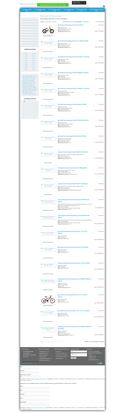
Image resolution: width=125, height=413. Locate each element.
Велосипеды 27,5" (44, 351)
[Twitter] (99, 363)
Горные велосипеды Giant (27, 10)
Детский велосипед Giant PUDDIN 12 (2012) (73, 72)
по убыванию (85, 21)
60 (53, 21)
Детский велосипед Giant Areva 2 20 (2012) (73, 247)
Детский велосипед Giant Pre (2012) (70, 25)
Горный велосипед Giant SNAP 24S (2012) (73, 183)
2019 (26, 56)
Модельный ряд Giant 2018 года (53, 5)
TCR (23, 92)
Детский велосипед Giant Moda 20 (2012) (72, 104)
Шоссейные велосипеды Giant (29, 40)
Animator (30, 75)
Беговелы (58, 351)
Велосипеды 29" (43, 353)
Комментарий (23, 402)
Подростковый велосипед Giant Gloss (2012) (74, 263)
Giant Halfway (25, 83)
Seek (23, 91)
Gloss (33, 82)
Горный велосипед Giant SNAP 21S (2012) (73, 152)
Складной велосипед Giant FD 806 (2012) (72, 168)
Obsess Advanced (30, 85)
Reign (34, 86)
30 (51, 21)
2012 (33, 62)
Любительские (43, 355)
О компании (23, 0)
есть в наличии (100, 21)
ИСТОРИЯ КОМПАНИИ (28, 351)
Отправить (73, 357)
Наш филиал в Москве (27, 363)
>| (60, 341)
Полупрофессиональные (45, 358)
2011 (26, 65)
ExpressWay (31, 80)
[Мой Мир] (102, 363)
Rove (26, 89)
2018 (33, 56)
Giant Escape (25, 80)
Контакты (42, 0)
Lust (33, 83)
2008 (33, 67)
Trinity (29, 94)
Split (30, 91)
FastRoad (24, 82)
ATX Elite (27, 77)
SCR (29, 89)
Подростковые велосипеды (28, 34)
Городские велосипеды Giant (40, 10)
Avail (31, 77)
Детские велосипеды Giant (69, 10)
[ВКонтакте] (97, 363)
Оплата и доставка (30, 0)
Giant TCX (27, 92)
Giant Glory (29, 82)
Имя (21, 366)
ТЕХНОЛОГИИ (26, 353)
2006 (33, 69)
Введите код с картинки (25, 374)
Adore (23, 75)
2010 (33, 65)
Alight (26, 75)
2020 (33, 53)
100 (55, 21)
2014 (33, 60)
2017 (26, 58)
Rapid (31, 86)
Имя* (21, 390)
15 (47, 21)
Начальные (42, 356)
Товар (21, 386)
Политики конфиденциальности (37, 378)
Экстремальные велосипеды (28, 42)
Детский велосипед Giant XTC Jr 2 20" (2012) (74, 310)
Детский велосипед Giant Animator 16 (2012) (73, 88)
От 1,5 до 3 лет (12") (61, 353)
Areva (23, 77)
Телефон (22, 370)
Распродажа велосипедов (55, 15)
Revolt (29, 88)
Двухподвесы (25, 24)
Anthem (34, 75)
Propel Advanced (25, 86)
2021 (26, 53)
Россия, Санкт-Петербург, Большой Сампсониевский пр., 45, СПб (95, 353)
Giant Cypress (25, 79)
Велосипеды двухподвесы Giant (54, 10)
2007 (26, 69)
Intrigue (30, 83)
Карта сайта (25, 356)
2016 (33, 58)
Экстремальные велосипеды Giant (96, 10)
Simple (26, 91)
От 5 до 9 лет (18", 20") (62, 356)
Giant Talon (33, 91)
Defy (30, 79)
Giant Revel (24, 88)
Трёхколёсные (59, 358)
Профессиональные (44, 360)
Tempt (31, 92)
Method (23, 85)
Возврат (37, 0)
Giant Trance (25, 94)
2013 (26, 62)
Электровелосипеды (26, 45)
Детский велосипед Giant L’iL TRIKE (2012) (73, 41)
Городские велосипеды (27, 21)
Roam (23, 89)
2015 (26, 60)
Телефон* (22, 394)
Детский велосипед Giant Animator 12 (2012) (73, 57)
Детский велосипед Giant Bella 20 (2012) (72, 136)
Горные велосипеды (26, 18)
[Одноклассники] (101, 363)
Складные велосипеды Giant (28, 37)
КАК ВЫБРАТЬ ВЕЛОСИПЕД (29, 355)
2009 (26, 67)
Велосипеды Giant (44, 15)
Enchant (33, 79)
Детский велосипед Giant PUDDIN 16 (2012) (73, 120)
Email (21, 398)
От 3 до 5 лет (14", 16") (62, 355)
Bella (34, 77)
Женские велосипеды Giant (82, 10)
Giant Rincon (34, 88)
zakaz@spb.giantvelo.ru (93, 359)
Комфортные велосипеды (28, 32)
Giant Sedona (34, 89)
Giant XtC (34, 94)
